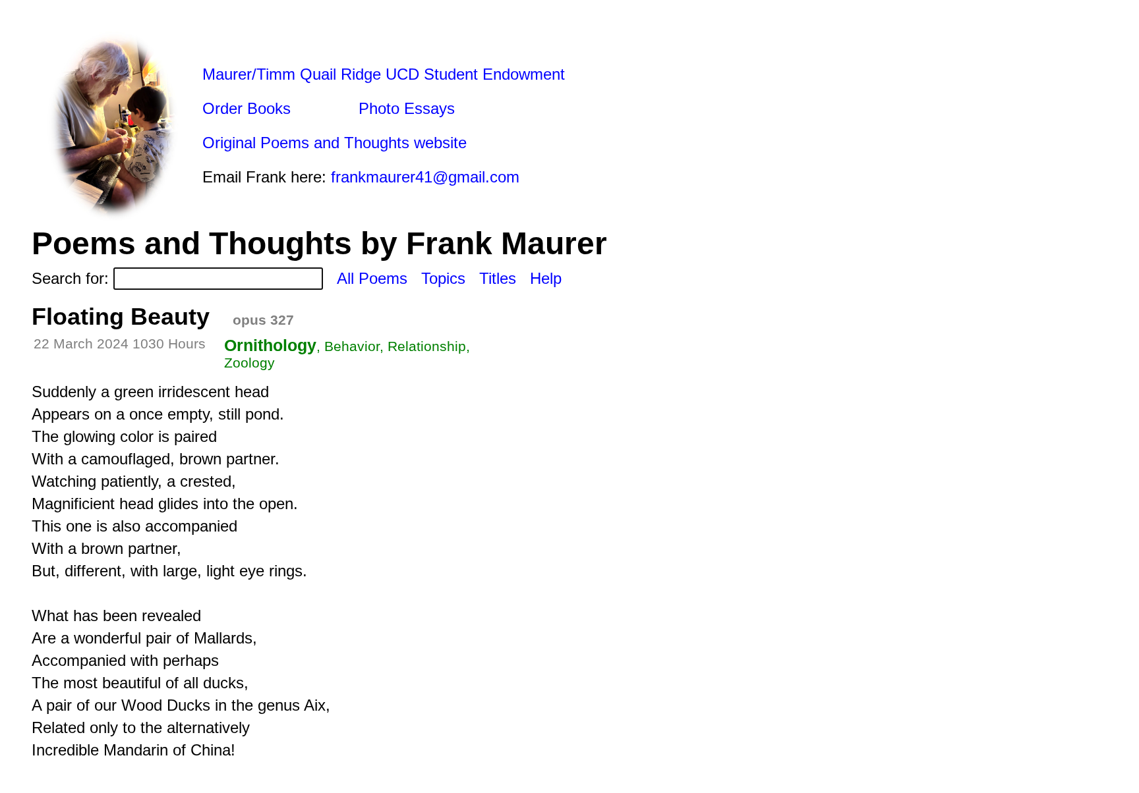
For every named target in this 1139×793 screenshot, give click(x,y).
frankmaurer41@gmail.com (425, 177)
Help (546, 278)
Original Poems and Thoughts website (334, 142)
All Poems (372, 278)
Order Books (246, 108)
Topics (443, 278)
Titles (497, 278)
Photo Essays (407, 108)
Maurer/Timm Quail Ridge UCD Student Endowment (383, 74)
